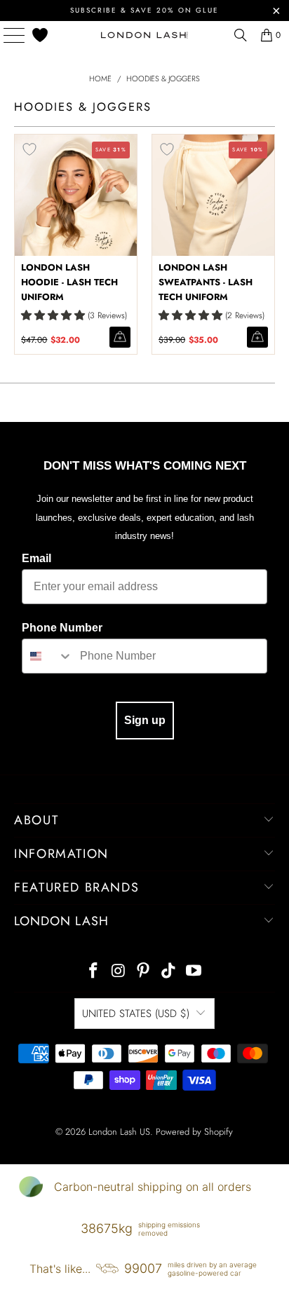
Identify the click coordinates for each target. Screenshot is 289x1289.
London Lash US (119, 1131)
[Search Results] (240, 35)
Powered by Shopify (194, 1131)
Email (36, 558)
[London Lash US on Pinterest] (143, 972)
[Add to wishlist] (29, 149)
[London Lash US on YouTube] (194, 972)
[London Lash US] (144, 35)
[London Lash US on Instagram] (118, 972)
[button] (53, 315)
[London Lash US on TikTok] (169, 972)
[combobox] (47, 656)
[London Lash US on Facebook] (94, 972)
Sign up (145, 720)
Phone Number (62, 628)
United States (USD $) (135, 1013)
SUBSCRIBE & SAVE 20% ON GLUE (144, 10)
